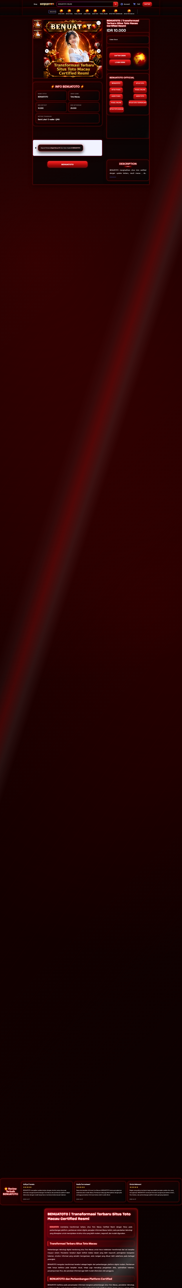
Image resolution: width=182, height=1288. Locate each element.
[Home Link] (47, 4)
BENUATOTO (67, 164)
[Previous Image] (47, 51)
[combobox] (85, 4)
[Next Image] (98, 51)
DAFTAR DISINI (120, 56)
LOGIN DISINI (120, 62)
